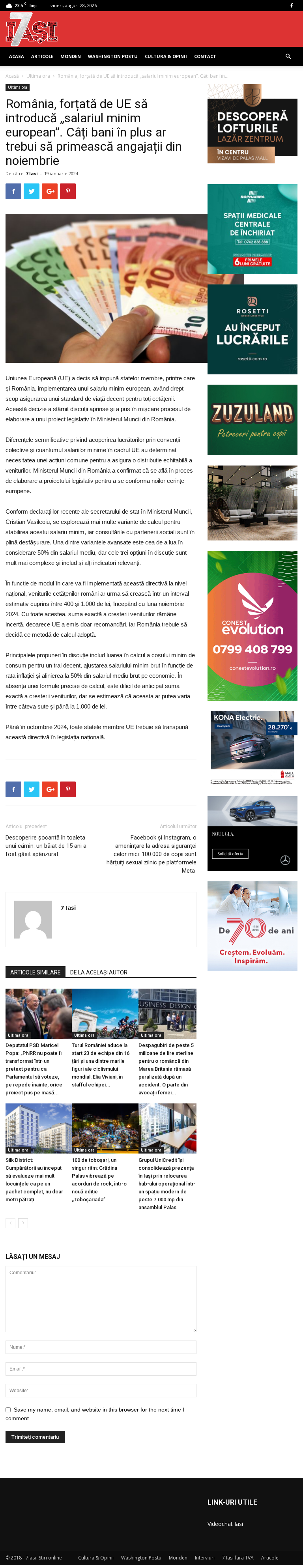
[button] (288, 56)
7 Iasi (32, 173)
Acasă (12, 76)
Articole (42, 56)
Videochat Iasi (225, 1524)
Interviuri (205, 1557)
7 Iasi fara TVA (238, 1557)
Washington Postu (113, 56)
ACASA (16, 56)
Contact (205, 56)
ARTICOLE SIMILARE (35, 972)
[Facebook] (291, 5)
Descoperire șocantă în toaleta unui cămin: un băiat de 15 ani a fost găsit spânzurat (46, 846)
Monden (70, 56)
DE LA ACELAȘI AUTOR (98, 972)
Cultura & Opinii (166, 56)
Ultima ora (38, 76)
